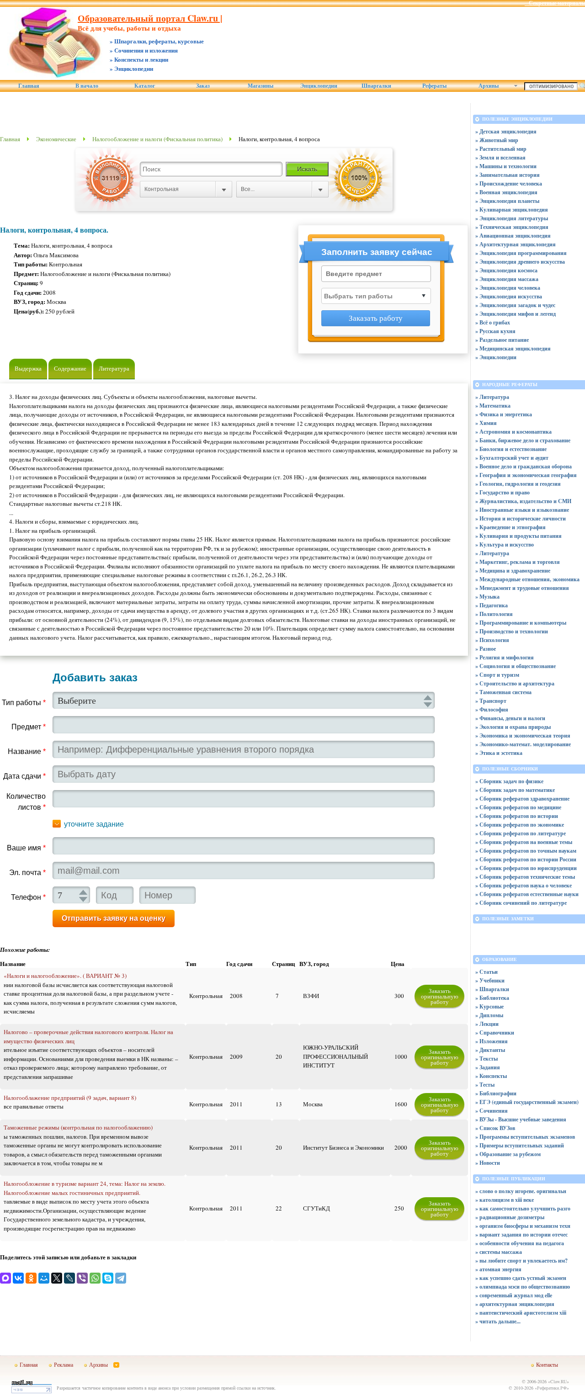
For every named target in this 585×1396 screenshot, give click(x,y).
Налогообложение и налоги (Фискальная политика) (157, 139)
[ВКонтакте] (18, 1278)
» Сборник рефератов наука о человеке (523, 885)
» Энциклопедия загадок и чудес (515, 305)
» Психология (492, 640)
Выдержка (28, 368)
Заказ (203, 86)
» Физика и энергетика (503, 414)
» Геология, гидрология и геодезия (518, 484)
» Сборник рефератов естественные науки (527, 894)
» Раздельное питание (502, 340)
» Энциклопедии (495, 357)
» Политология (494, 614)
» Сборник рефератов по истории (516, 816)
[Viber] (82, 1278)
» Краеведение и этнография (510, 527)
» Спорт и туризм (497, 675)
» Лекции (487, 1024)
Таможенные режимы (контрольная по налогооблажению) (78, 1127)
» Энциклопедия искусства (508, 296)
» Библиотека (492, 998)
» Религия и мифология (504, 657)
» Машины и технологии (506, 166)
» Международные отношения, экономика (527, 579)
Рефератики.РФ (552, 1388)
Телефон (28, 897)
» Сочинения (491, 1111)
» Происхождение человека (508, 183)
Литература (114, 368)
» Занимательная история (507, 175)
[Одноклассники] (31, 1278)
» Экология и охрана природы (513, 727)
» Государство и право (502, 492)
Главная (28, 86)
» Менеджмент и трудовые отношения (522, 588)
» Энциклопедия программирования (521, 253)
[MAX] (5, 1278)
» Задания (487, 1067)
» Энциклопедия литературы (511, 218)
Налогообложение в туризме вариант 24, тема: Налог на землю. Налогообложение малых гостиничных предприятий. (84, 1188)
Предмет (28, 727)
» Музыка (487, 596)
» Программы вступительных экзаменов (525, 1137)
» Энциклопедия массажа (506, 279)
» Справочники (494, 1032)
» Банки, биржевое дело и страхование (522, 440)
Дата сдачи (24, 776)
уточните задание (94, 824)
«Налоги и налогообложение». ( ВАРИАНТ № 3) (65, 975)
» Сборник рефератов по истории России (525, 859)
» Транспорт (490, 701)
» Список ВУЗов (495, 1128)
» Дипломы (489, 1015)
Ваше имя (26, 848)
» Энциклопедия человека (507, 288)
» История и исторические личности (520, 518)
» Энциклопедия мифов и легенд (515, 314)
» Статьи (486, 972)
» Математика (493, 405)
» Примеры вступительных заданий (519, 1145)
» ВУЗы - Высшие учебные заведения (520, 1119)
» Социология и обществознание (515, 666)
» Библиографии (495, 1093)
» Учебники (490, 980)
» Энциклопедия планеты (507, 201)
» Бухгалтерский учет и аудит (511, 458)
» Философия (491, 709)
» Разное (485, 649)
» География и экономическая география (526, 475)
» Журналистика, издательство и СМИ (523, 501)
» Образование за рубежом (508, 1154)
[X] (56, 1278)
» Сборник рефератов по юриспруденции (526, 868)
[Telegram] (120, 1278)
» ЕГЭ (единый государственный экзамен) (527, 1102)
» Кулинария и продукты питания (518, 536)
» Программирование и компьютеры (520, 622)
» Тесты (485, 1084)
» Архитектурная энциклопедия (515, 244)
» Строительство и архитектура (514, 683)
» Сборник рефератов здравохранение (522, 798)
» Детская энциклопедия (506, 131)
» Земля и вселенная (500, 157)
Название (27, 751)
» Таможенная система (503, 692)
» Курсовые (489, 1006)
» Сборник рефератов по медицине (518, 807)
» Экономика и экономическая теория (522, 735)
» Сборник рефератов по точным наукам (525, 851)
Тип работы (24, 702)
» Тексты (486, 1058)
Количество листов (26, 801)
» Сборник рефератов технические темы (525, 877)
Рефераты (434, 86)
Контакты (547, 1364)
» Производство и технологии (511, 631)
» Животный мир (496, 140)
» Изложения (491, 1041)
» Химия (486, 423)
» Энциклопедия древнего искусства (520, 261)
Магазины (260, 86)
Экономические (56, 139)
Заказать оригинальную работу (439, 996)
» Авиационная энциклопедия (513, 235)
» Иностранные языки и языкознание (522, 510)
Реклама (63, 1364)
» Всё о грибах (492, 322)
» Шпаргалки (492, 989)
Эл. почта (27, 872)
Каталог (144, 86)
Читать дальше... (500, 1321)
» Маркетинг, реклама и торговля (517, 562)
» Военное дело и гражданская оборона (523, 466)
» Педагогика (491, 605)
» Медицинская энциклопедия (513, 348)
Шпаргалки (376, 86)
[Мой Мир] (43, 1278)
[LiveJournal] (69, 1278)
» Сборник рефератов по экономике (519, 824)
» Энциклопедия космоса (506, 270)
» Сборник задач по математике (515, 790)
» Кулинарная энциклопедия (511, 209)
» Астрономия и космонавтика (513, 431)
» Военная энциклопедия (506, 192)
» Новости (487, 1163)
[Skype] (107, 1278)
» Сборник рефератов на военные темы (523, 842)
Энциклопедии (318, 86)
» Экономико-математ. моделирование (523, 744)
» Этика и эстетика (498, 753)
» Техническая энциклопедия (511, 227)
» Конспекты (491, 1076)
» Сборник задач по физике (509, 781)
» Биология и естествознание (511, 449)
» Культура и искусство (504, 544)
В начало (86, 86)
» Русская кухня (495, 331)
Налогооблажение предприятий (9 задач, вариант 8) (70, 1097)
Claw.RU (558, 1381)
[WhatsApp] (95, 1278)
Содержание (70, 368)
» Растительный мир (500, 149)
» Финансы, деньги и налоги (510, 718)
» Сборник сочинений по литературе (521, 903)
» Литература (492, 397)
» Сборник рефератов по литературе (520, 833)
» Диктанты (490, 1050)
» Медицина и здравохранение (512, 570)
